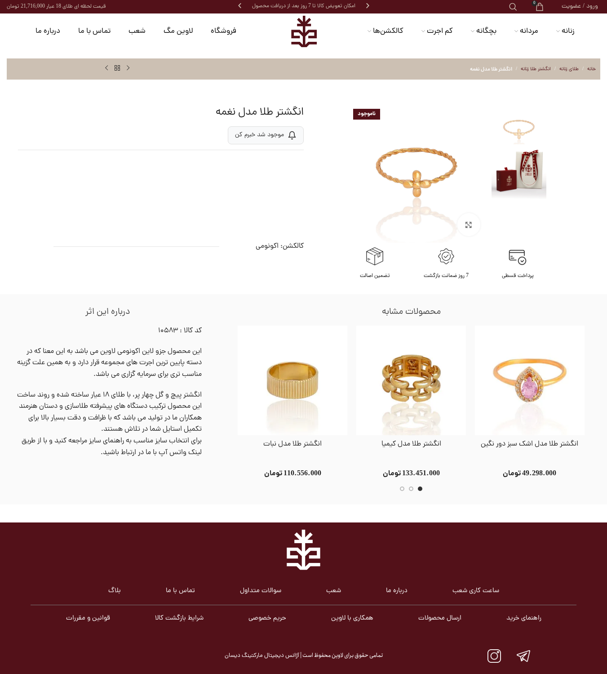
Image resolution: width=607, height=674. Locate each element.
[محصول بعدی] (106, 68)
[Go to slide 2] (411, 489)
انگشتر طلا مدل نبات (292, 444)
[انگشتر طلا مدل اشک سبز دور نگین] (530, 380)
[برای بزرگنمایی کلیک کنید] (468, 224)
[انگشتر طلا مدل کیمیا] (411, 380)
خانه (591, 69)
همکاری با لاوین (352, 618)
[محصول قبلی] (128, 68)
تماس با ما (180, 591)
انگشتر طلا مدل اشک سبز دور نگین (529, 444)
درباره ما (397, 591)
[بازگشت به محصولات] (117, 68)
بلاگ (114, 591)
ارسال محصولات (439, 618)
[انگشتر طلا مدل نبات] (292, 380)
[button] (239, 5)
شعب (333, 591)
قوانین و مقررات (88, 618)
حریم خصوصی (267, 618)
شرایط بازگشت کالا (179, 618)
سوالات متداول (260, 591)
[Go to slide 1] (420, 489)
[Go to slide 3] (402, 489)
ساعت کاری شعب (475, 591)
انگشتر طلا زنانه (536, 69)
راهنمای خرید (523, 618)
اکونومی (267, 246)
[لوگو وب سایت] (303, 31)
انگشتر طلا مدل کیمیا (411, 444)
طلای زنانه (569, 69)
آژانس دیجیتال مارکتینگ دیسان (262, 656)
